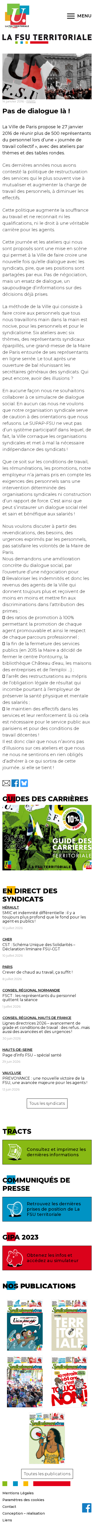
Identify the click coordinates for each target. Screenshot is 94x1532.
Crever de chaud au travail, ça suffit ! (37, 972)
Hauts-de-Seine (17, 1050)
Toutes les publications (47, 1474)
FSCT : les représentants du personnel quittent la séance (39, 997)
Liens (7, 1520)
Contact (9, 1506)
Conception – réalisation (23, 1513)
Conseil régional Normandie (31, 990)
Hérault (10, 907)
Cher (7, 939)
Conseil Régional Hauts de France (36, 1018)
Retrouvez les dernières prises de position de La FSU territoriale (54, 1209)
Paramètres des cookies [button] (23, 1500)
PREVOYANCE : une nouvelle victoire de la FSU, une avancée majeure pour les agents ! (44, 1080)
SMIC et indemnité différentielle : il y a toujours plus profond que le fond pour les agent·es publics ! (44, 917)
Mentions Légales (18, 1493)
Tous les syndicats (47, 1103)
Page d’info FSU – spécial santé (31, 1055)
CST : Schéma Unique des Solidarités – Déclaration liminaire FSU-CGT (38, 946)
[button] (6, 783)
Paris (7, 967)
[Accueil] (16, 15)
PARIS (31, 101)
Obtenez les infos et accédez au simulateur (53, 1258)
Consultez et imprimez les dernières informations (56, 1152)
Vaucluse (11, 1073)
